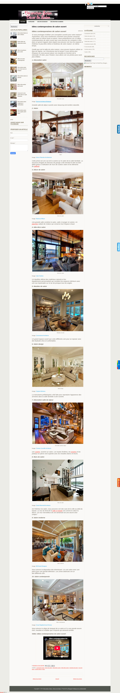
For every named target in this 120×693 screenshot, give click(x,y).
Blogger (70, 689)
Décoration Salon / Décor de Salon (52, 689)
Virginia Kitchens (40, 391)
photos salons (38, 669)
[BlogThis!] (49, 666)
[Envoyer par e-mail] (47, 666)
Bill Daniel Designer (41, 566)
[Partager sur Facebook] (52, 666)
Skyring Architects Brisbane (43, 101)
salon (43, 669)
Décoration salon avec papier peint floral (22, 111)
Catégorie (31, 21)
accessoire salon (40, 667)
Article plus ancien (77, 678)
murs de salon (88, 46)
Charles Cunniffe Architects (43, 448)
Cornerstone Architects (42, 335)
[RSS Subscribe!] (88, 4)
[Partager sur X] (51, 666)
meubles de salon (73, 667)
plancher (35, 224)
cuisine (37, 452)
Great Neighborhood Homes (44, 625)
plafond (36, 166)
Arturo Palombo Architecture (44, 157)
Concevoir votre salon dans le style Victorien (22, 94)
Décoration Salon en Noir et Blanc (23, 33)
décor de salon (48, 667)
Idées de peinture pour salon (22, 51)
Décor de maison (42, 21)
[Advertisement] (64, 682)
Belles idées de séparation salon (22, 42)
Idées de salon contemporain (21, 59)
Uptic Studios (39, 276)
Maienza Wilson (40, 218)
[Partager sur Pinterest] (54, 666)
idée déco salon (65, 667)
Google (2, 692)
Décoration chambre (56, 21)
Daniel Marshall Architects (43, 505)
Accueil (22, 21)
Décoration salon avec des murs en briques (22, 69)
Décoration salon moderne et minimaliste (22, 103)
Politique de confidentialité (79, 689)
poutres (74, 452)
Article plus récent (37, 678)
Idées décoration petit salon (22, 85)
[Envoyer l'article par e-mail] (45, 665)
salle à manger (57, 511)
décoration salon (57, 667)
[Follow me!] (91, 4)
